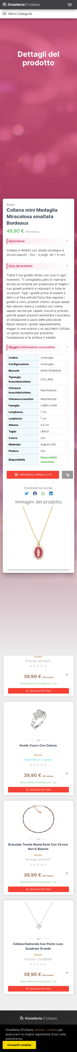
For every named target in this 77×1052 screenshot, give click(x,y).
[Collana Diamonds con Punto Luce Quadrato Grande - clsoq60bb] (38, 918)
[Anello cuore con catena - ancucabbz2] (38, 720)
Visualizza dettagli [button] (38, 690)
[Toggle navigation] (69, 4)
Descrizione (17, 241)
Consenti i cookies (19, 1044)
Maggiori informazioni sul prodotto (32, 347)
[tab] (38, 240)
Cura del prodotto (21, 266)
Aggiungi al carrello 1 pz (36, 474)
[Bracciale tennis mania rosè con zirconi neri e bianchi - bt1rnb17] (38, 819)
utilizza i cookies (45, 1030)
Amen (38, 656)
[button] (26, 493)
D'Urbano (41, 1018)
